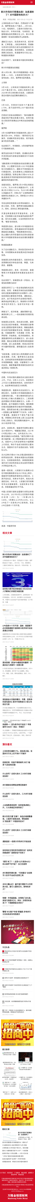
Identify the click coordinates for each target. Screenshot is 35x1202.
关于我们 (3, 1173)
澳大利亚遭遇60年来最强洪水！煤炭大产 (15, 1142)
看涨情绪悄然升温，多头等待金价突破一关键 (9, 1063)
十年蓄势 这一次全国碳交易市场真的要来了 (25, 1078)
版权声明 (14, 1174)
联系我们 (10, 1173)
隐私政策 (24, 1173)
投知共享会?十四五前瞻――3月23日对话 (15, 1153)
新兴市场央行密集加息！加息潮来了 (25, 1133)
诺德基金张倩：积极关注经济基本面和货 (15, 1162)
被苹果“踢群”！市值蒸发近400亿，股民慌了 (9, 1078)
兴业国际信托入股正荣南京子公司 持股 (14, 1145)
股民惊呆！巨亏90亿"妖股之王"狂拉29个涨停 (25, 1063)
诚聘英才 (31, 1173)
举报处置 (21, 1174)
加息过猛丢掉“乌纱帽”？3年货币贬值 (13, 1159)
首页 (9, 7)
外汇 (13, 7)
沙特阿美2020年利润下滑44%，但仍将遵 (15, 1148)
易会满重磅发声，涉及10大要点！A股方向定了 (25, 1093)
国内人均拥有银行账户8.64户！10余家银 (15, 1150)
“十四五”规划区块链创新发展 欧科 (13, 1156)
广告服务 (17, 1173)
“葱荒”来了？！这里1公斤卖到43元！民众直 (9, 1093)
